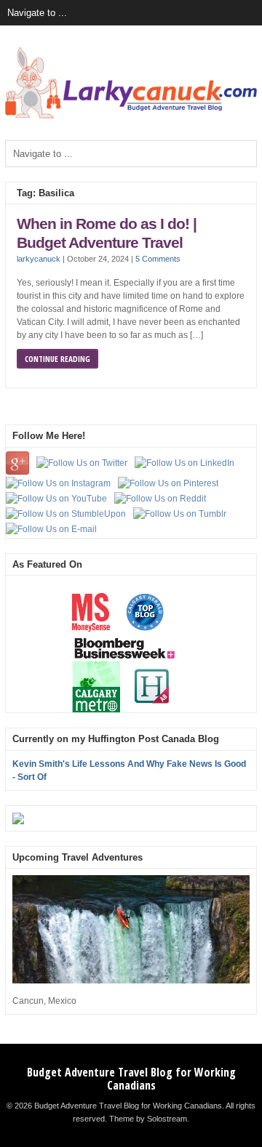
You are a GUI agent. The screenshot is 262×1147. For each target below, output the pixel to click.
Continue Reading (57, 358)
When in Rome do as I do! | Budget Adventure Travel (106, 233)
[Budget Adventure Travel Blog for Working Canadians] (131, 115)
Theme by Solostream (148, 1118)
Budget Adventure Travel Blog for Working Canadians (131, 1078)
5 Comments (157, 258)
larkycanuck (38, 258)
